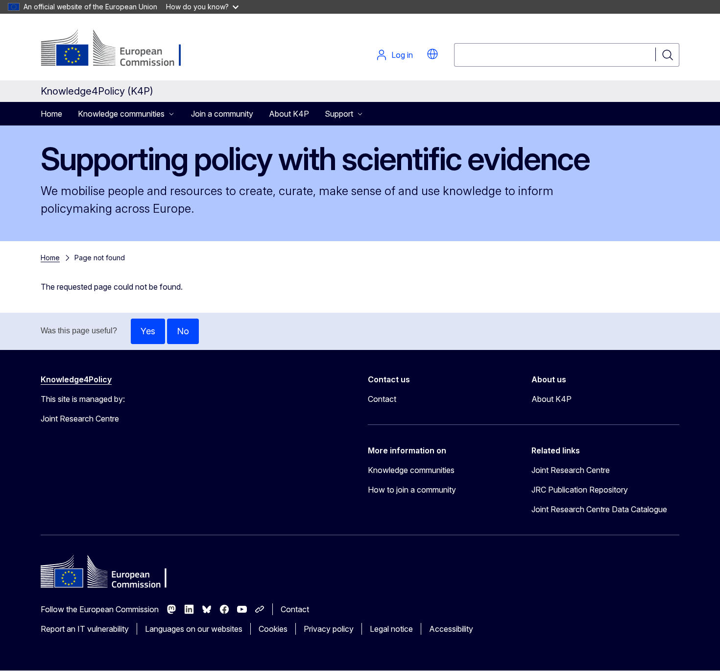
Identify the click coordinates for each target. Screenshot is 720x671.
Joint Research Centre (570, 470)
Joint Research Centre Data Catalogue (599, 509)
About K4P (289, 114)
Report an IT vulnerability (85, 629)
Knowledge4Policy (76, 379)
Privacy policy (329, 629)
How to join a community (412, 490)
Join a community (222, 114)
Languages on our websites (193, 629)
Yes (148, 331)
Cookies (273, 629)
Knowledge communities (411, 470)
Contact (382, 399)
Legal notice (391, 629)
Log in (402, 55)
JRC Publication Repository (579, 490)
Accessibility (451, 629)
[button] (432, 54)
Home (51, 114)
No (183, 331)
